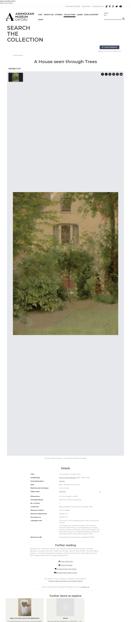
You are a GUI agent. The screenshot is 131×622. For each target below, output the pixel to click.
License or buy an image (66, 569)
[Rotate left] (117, 74)
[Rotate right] (113, 74)
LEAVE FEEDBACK (110, 47)
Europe (62, 481)
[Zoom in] (102, 74)
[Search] (123, 18)
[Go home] (121, 74)
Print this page (66, 565)
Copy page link (66, 561)
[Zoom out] (106, 74)
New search (19, 55)
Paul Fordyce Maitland (67, 478)
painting (62, 491)
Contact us (85, 587)
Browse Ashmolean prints (66, 573)
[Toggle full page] (109, 74)
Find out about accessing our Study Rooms (65, 581)
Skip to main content (6, 3)
